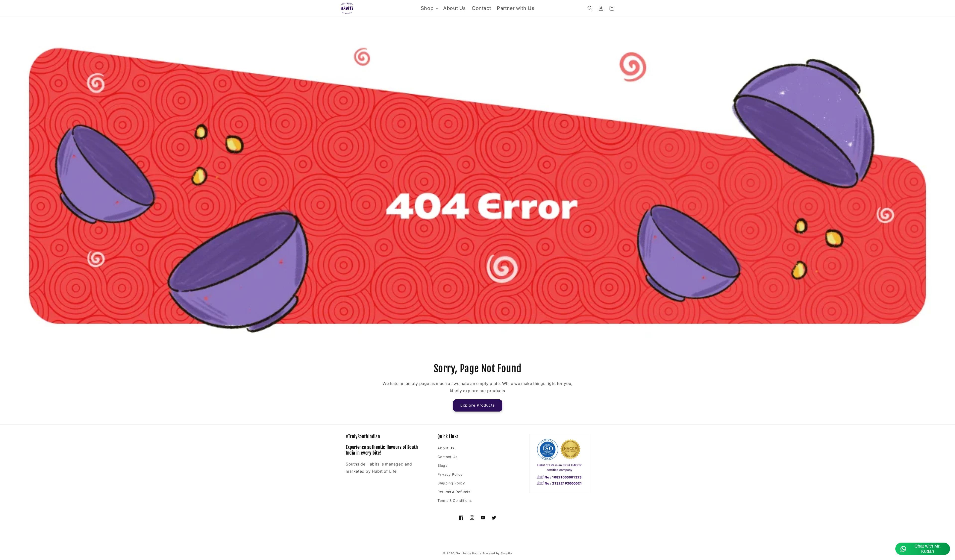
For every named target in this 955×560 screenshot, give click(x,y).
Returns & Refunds (453, 492)
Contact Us (447, 457)
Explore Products (477, 405)
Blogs (442, 465)
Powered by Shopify (497, 553)
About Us (445, 448)
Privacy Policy (449, 474)
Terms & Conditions (454, 500)
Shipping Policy (451, 483)
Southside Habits (468, 553)
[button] (429, 8)
